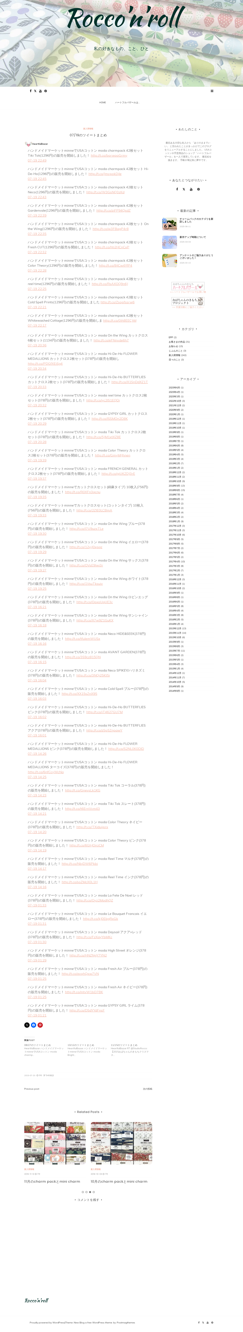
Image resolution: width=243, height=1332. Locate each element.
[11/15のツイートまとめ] (132, 1050)
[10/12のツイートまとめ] (89, 1050)
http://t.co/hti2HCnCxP (112, 247)
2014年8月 (174, 690)
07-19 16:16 (37, 643)
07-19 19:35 (37, 497)
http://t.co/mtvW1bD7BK (84, 992)
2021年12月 (175, 405)
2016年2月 (174, 619)
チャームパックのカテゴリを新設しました (196, 220)
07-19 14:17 (37, 868)
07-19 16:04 (37, 680)
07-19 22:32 (37, 252)
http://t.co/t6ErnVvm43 (82, 809)
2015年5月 (174, 659)
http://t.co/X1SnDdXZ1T (129, 382)
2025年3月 (174, 396)
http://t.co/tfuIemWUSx (82, 639)
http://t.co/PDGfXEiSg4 (45, 363)
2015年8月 (174, 646)
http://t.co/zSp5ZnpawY (104, 730)
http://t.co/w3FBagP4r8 (111, 229)
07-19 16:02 (37, 717)
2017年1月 (174, 574)
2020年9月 (174, 409)
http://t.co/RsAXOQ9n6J (110, 284)
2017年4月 (174, 561)
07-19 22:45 (37, 179)
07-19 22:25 (37, 289)
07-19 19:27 (37, 570)
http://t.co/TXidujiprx (92, 827)
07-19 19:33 (37, 515)
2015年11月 (175, 632)
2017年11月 (175, 530)
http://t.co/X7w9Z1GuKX (94, 620)
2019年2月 (174, 463)
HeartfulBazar (40, 143)
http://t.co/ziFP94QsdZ (113, 210)
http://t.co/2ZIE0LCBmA (94, 510)
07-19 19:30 (37, 533)
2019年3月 (174, 458)
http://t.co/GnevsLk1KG (82, 790)
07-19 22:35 (37, 234)
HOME (102, 102)
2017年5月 (174, 557)
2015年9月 (174, 641)
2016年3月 (174, 615)
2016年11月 (175, 583)
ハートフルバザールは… (127, 102)
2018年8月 (174, 490)
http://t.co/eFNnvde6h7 (111, 340)
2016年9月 (174, 592)
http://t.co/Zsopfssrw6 (118, 302)
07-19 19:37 (37, 478)
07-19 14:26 (37, 753)
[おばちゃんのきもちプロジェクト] (187, 301)
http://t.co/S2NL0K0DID (126, 749)
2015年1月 (174, 668)
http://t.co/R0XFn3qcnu (82, 492)
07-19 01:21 (37, 1015)
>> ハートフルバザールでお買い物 (188, 291)
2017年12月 (175, 525)
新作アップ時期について (193, 237)
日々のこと (174, 359)
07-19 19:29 (37, 552)
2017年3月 (174, 565)
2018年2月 (174, 516)
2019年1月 (174, 467)
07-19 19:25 (37, 588)
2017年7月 (174, 548)
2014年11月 (175, 677)
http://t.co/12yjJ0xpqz (85, 547)
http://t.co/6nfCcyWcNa (46, 772)
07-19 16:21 (37, 607)
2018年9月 (174, 485)
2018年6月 (174, 499)
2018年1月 (174, 521)
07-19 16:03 (37, 698)
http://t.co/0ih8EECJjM (119, 320)
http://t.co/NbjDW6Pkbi (80, 864)
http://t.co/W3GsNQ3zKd (105, 192)
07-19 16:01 (37, 735)
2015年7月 (174, 650)
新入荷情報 (88, 128)
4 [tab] (94, 1192)
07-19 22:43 (37, 197)
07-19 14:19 (37, 850)
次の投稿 (147, 1088)
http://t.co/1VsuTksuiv (86, 584)
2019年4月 (174, 454)
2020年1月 (174, 414)
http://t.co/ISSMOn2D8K (110, 418)
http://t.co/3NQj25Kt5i (93, 675)
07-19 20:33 (37, 387)
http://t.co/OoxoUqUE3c (94, 602)
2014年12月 (175, 673)
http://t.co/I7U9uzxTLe (86, 528)
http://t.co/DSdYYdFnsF (87, 1010)
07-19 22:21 (37, 307)
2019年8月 (174, 436)
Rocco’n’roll (121, 17)
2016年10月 (175, 588)
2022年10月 (175, 400)
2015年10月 (175, 637)
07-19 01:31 (37, 923)
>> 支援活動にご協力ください (188, 307)
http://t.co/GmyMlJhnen (112, 455)
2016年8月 (174, 597)
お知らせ (173, 346)
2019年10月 (175, 427)
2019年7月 (174, 441)
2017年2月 (174, 570)
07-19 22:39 (37, 215)
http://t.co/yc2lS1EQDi (103, 400)
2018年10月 (175, 481)
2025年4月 (174, 392)
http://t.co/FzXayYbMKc (94, 937)
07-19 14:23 (37, 795)
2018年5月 (174, 503)
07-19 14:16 (37, 887)
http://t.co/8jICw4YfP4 (115, 265)
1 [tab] (83, 1192)
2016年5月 (174, 606)
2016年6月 (174, 601)
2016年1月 (174, 623)
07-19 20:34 (37, 368)
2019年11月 (175, 423)
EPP (171, 337)
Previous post (31, 1088)
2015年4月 (174, 664)
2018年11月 (175, 476)
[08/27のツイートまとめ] (46, 1050)
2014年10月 (175, 681)
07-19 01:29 (37, 960)
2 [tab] (86, 1192)
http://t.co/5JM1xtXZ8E (103, 437)
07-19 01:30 (37, 942)
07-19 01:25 (37, 978)
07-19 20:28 (37, 442)
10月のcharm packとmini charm (52, 1181)
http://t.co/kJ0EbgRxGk (100, 919)
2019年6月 (174, 445)
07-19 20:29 (37, 423)
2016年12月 (175, 579)
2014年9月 (174, 686)
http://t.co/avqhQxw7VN (80, 974)
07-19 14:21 (37, 813)
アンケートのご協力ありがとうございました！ (196, 257)
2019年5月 (174, 450)
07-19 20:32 (37, 405)
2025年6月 (174, 387)
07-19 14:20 (37, 832)
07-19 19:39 (37, 460)
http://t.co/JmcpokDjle (105, 174)
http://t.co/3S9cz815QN (83, 657)
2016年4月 (174, 610)
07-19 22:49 (37, 160)
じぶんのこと (176, 350)
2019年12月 (175, 418)
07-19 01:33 (37, 905)
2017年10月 (175, 534)
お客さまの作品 (177, 341)
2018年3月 (174, 512)
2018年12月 (175, 472)
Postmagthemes (126, 1322)
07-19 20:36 (37, 345)
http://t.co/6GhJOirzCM (86, 845)
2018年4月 (174, 508)
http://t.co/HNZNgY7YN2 (88, 955)
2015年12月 (175, 628)
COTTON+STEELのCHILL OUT (115, 1181)
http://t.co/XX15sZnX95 (79, 694)
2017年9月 (174, 539)
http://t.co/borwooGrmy (109, 155)
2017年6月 (174, 552)
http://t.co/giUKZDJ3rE (118, 473)
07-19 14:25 (37, 777)
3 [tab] (90, 1192)
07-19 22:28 (37, 270)
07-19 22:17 (37, 325)
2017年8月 (174, 543)
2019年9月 (174, 432)
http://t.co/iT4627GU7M (104, 712)
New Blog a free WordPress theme (93, 1322)
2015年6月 (174, 655)
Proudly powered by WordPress (47, 1322)
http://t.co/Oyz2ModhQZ (94, 900)
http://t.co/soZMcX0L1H (80, 882)
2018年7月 (174, 494)
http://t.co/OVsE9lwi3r (86, 565)
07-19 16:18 (37, 625)
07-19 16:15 (37, 662)
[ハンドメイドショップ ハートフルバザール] (187, 285)
